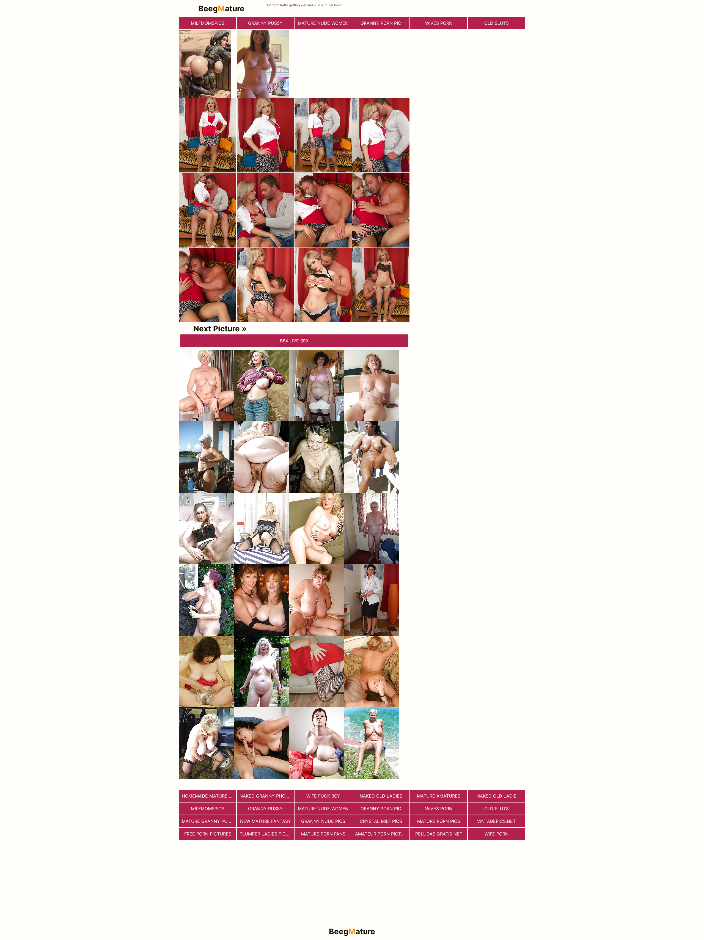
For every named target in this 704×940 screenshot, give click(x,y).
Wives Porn (438, 23)
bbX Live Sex (294, 340)
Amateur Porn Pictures (382, 834)
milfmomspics (207, 23)
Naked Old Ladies (381, 796)
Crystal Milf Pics (381, 821)
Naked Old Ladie (496, 796)
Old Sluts (496, 23)
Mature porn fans (323, 834)
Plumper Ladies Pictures (267, 834)
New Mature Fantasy (265, 821)
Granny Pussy (265, 23)
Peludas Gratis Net (438, 834)
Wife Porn (496, 834)
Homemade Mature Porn (209, 796)
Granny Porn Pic (381, 23)
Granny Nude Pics (323, 821)
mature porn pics (438, 821)
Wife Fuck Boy (323, 796)
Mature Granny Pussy (209, 821)
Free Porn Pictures (207, 834)
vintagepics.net (496, 821)
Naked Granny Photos (267, 796)
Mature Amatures (438, 796)
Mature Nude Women (323, 23)
